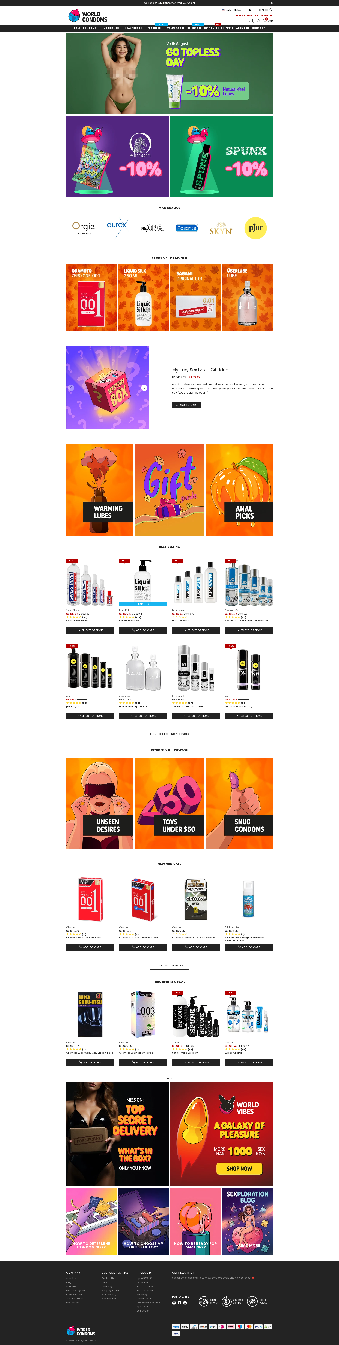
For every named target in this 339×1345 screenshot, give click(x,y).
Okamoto (71, 927)
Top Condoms (145, 1286)
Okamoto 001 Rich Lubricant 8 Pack (139, 937)
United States (233, 10)
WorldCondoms (87, 15)
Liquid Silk (124, 610)
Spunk (175, 1042)
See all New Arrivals (169, 965)
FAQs (104, 1282)
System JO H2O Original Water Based (246, 620)
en (249, 10)
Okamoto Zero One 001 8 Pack (83, 937)
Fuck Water (178, 610)
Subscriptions (109, 1298)
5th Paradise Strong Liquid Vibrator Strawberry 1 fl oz (245, 939)
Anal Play (142, 1294)
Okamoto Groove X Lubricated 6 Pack (193, 937)
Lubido (229, 1042)
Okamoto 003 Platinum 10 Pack (136, 1052)
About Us (71, 1278)
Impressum (72, 1302)
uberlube (124, 695)
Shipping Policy (110, 1290)
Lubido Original (233, 1052)
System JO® (232, 610)
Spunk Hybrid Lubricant (185, 1052)
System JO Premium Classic (188, 706)
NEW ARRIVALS (169, 864)
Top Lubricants (145, 1290)
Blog (68, 1282)
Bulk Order (143, 1310)
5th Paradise (232, 927)
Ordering (107, 1286)
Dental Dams (144, 1298)
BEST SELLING (169, 547)
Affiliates (71, 1286)
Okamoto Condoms (148, 1302)
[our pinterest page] (185, 1303)
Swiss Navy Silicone (77, 620)
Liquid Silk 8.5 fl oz (129, 620)
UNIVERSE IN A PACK (170, 982)
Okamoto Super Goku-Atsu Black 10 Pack (89, 1052)
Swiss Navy (72, 610)
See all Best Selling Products (169, 734)
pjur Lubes (142, 1306)
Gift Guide (142, 1282)
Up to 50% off (144, 1278)
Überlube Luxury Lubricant (133, 706)
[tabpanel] (90, 1033)
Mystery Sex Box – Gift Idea (200, 370)
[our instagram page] (174, 1303)
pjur (68, 695)
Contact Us (108, 1278)
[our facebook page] (179, 1303)
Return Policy (109, 1294)
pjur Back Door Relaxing (238, 706)
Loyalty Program (75, 1290)
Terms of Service (75, 1298)
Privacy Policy (74, 1294)
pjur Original (73, 706)
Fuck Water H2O (181, 620)
